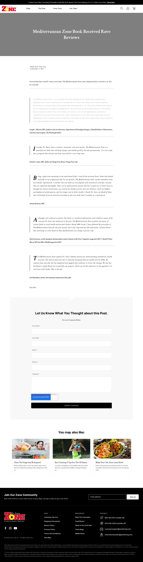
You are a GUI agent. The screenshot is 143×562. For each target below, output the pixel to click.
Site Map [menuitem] (47, 538)
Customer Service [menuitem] (51, 517)
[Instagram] (10, 528)
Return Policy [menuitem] (49, 525)
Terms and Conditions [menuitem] (52, 534)
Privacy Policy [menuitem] (49, 529)
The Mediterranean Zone (72, 81)
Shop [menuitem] (28, 8)
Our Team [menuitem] (73, 8)
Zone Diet (33, 287)
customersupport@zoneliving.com (118, 529)
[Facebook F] (5, 528)
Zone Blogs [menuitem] (79, 529)
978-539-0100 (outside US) (115, 523)
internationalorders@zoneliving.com (118, 535)
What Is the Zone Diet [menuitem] (83, 525)
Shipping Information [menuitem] (52, 521)
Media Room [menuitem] (80, 534)
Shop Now (111, 2)
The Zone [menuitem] (41, 8)
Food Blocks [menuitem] (79, 521)
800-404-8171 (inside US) (114, 518)
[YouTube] (15, 528)
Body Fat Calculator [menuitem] (82, 517)
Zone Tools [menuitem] (57, 8)
